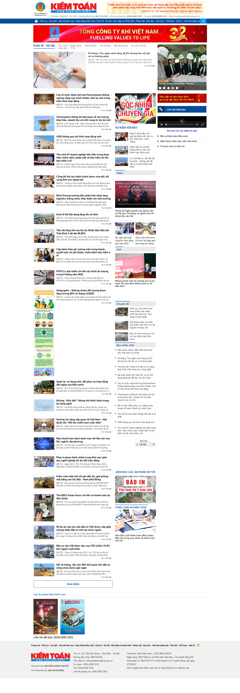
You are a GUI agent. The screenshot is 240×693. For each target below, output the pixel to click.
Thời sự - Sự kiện (48, 21)
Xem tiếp (148, 66)
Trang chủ (35, 645)
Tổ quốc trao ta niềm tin (172, 146)
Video (120, 173)
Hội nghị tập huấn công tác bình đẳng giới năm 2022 (124, 240)
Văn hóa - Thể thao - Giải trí (169, 21)
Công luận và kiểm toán (130, 507)
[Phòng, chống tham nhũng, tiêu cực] (182, 67)
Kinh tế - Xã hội (104, 21)
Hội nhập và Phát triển (123, 21)
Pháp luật (140, 21)
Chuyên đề (123, 304)
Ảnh (119, 249)
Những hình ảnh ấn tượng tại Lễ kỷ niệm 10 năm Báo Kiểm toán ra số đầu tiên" (135, 283)
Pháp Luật (137, 645)
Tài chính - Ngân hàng (69, 45)
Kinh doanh (90, 45)
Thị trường (105, 45)
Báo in (135, 486)
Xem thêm (73, 584)
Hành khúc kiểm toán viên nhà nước (178, 141)
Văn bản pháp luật (192, 21)
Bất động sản (121, 45)
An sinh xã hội (138, 45)
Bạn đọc (150, 21)
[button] (162, 124)
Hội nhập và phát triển (121, 645)
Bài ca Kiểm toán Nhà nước (174, 136)
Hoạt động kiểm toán (85, 21)
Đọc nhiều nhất (125, 345)
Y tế (73, 48)
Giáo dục (62, 48)
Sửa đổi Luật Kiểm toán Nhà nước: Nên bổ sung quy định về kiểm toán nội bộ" (135, 538)
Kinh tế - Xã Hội (103, 645)
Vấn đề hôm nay (66, 21)
